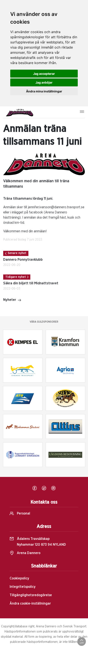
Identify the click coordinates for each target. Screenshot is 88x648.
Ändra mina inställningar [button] (44, 91)
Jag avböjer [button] (44, 82)
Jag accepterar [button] (44, 73)
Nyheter (9, 300)
